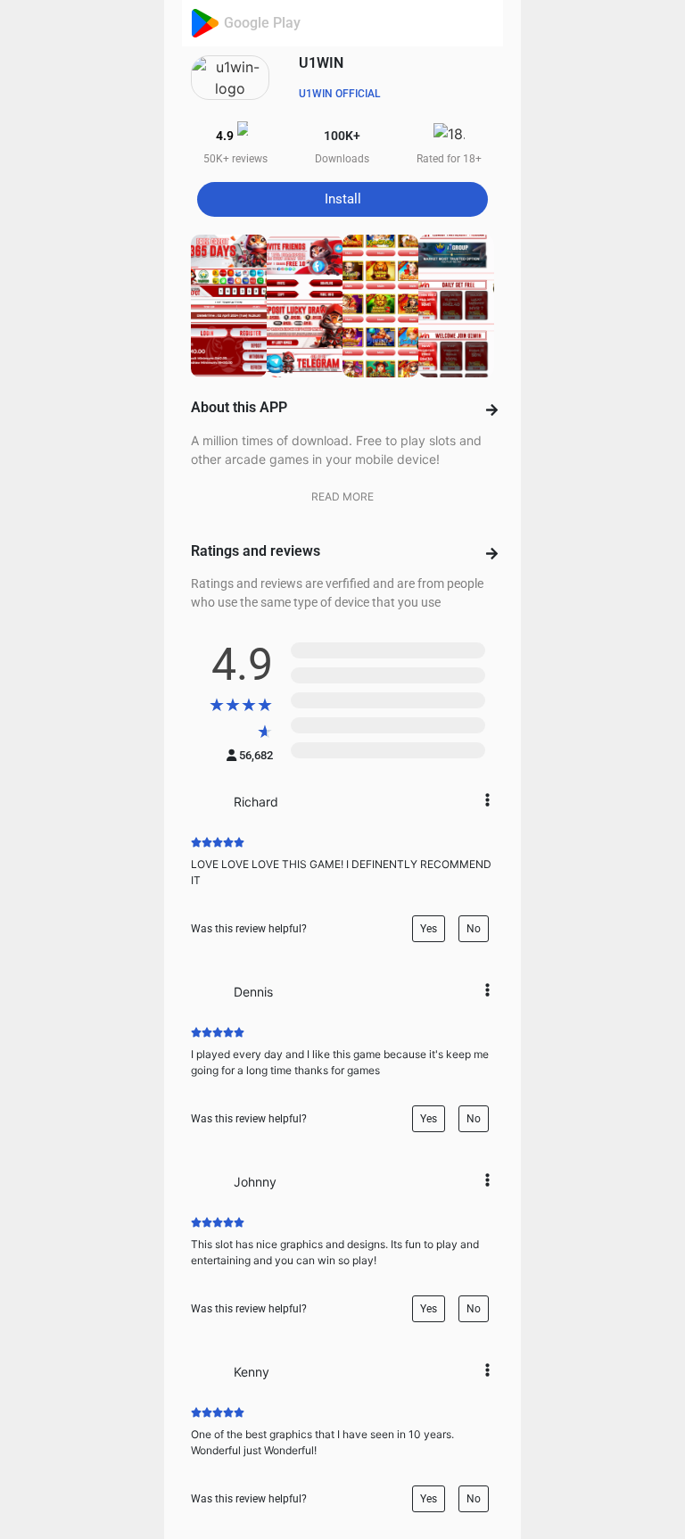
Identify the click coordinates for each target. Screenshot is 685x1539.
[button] (342, 199)
